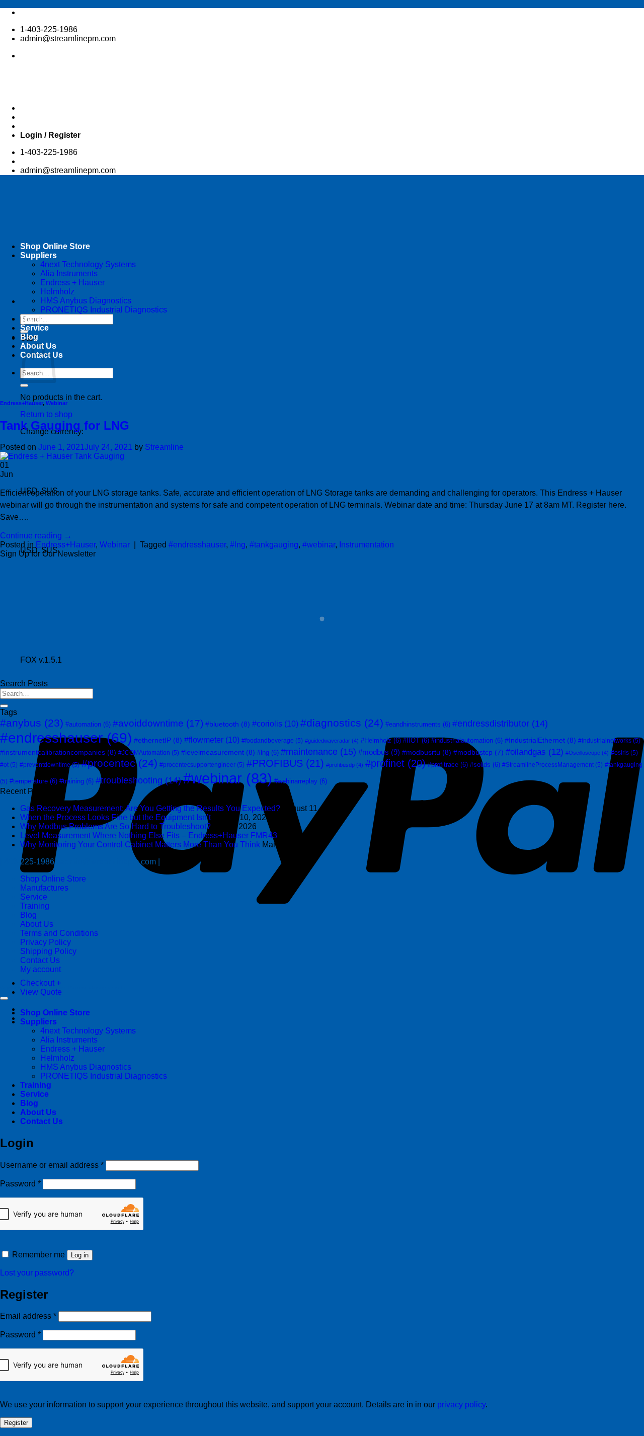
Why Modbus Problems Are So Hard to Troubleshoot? (115, 826)
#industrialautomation (467, 740)
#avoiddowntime (158, 723)
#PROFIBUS (285, 763)
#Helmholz (381, 740)
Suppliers (38, 1021)
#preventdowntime (49, 764)
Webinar (56, 403)
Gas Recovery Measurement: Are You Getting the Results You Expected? (150, 808)
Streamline (164, 447)
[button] (50, 135)
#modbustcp (478, 752)
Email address (28, 1316)
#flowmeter (211, 740)
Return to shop (46, 414)
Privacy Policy (45, 942)
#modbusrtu (426, 752)
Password (20, 1183)
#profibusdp (344, 765)
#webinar (318, 544)
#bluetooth (227, 724)
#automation (88, 724)
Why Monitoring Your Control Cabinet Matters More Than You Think (140, 844)
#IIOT (416, 740)
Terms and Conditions (59, 933)
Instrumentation (366, 544)
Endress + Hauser (72, 1049)
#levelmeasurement (218, 752)
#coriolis (275, 724)
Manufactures (44, 888)
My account (40, 969)
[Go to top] (4, 998)
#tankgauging (274, 544)
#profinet (395, 763)
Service (34, 328)
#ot (9, 764)
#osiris (624, 752)
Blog (29, 337)
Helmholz (57, 291)
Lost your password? (37, 1272)
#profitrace (448, 764)
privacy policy (461, 1404)
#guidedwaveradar (332, 741)
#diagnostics (341, 723)
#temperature (33, 781)
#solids (485, 764)
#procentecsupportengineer (202, 764)
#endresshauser (197, 544)
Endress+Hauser (21, 403)
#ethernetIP (158, 740)
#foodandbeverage (272, 740)
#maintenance (318, 751)
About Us (36, 924)
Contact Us (40, 960)
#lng (238, 544)
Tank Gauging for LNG (64, 425)
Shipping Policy (48, 951)
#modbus (379, 752)
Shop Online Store (53, 878)
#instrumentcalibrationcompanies (58, 752)
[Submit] (24, 385)
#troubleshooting (138, 780)
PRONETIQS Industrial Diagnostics (103, 309)
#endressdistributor (500, 724)
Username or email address (52, 1165)
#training (76, 781)
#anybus (31, 723)
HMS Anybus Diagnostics (85, 300)
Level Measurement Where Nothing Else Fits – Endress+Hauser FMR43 (148, 835)
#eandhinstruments (417, 724)
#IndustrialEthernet (540, 740)
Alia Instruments (69, 1039)
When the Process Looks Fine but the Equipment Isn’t (115, 817)
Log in (80, 1255)
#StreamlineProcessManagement (552, 764)
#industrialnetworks (609, 740)
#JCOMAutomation (148, 752)
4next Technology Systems (88, 1030)
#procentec (119, 763)
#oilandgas (535, 752)
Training (35, 318)
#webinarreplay (300, 781)
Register (16, 1422)
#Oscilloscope (587, 753)
